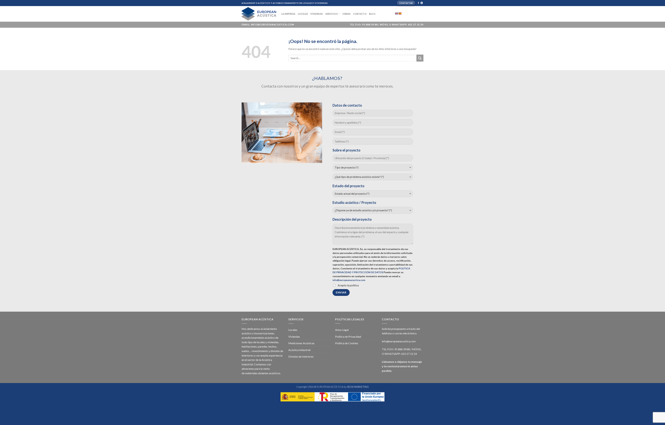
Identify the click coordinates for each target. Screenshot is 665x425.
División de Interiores (301, 356)
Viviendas (316, 13)
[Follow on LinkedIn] (422, 3)
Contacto (360, 13)
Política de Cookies (346, 343)
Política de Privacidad (348, 336)
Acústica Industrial (299, 350)
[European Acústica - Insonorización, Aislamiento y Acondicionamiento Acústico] (259, 14)
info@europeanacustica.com (348, 280)
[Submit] (419, 58)
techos (272, 346)
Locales (303, 13)
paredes (262, 346)
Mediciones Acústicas (301, 343)
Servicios (331, 13)
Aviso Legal (342, 329)
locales (261, 342)
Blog (372, 13)
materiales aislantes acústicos (262, 373)
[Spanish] (399, 13)
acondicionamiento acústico (258, 337)
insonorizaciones (264, 333)
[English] (396, 13)
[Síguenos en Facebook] (418, 3)
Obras (346, 13)
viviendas (272, 342)
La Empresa (288, 13)
